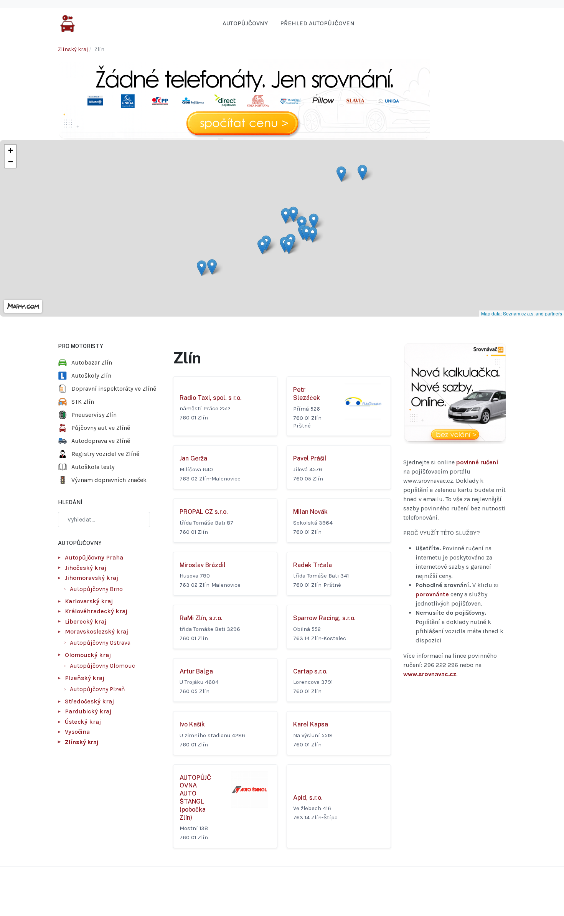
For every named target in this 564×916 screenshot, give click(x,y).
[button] (212, 267)
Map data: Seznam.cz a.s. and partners (521, 313)
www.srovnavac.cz (429, 674)
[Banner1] (244, 99)
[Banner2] (454, 393)
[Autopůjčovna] (67, 22)
